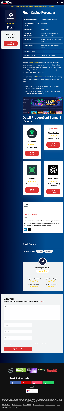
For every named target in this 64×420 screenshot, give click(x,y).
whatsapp (49, 382)
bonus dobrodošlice (42, 77)
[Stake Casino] (53, 128)
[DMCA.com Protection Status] (21, 370)
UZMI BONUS (9, 43)
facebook (16, 382)
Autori (58, 405)
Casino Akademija (50, 405)
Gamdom (32, 142)
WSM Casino (53, 178)
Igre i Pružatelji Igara (52, 279)
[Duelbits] (32, 174)
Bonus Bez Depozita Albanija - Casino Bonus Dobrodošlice (33, 6)
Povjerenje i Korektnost (34, 279)
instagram (38, 382)
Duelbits (32, 178)
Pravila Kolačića (27, 405)
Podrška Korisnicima (52, 284)
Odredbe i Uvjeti (6, 405)
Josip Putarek (30, 214)
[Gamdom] (32, 138)
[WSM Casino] (53, 174)
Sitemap (15, 407)
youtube (27, 382)
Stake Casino (53, 133)
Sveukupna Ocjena (42, 268)
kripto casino (34, 62)
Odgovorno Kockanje (38, 405)
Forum (20, 407)
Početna (12, 6)
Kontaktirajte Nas (6, 407)
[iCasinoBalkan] (6, 2)
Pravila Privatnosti (17, 405)
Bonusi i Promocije (33, 284)
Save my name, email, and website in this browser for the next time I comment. (29, 344)
